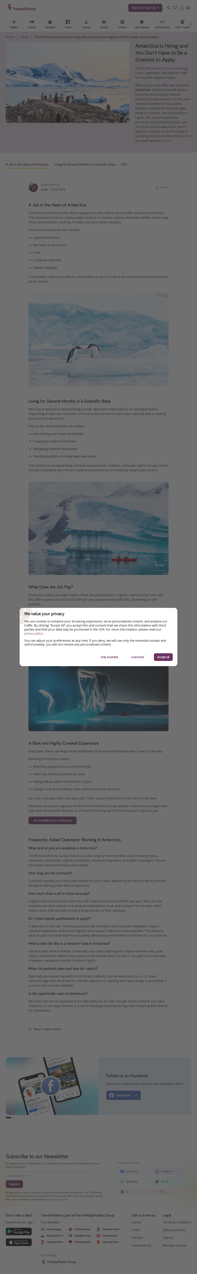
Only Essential (109, 657)
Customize (137, 657)
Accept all (163, 657)
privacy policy (33, 633)
